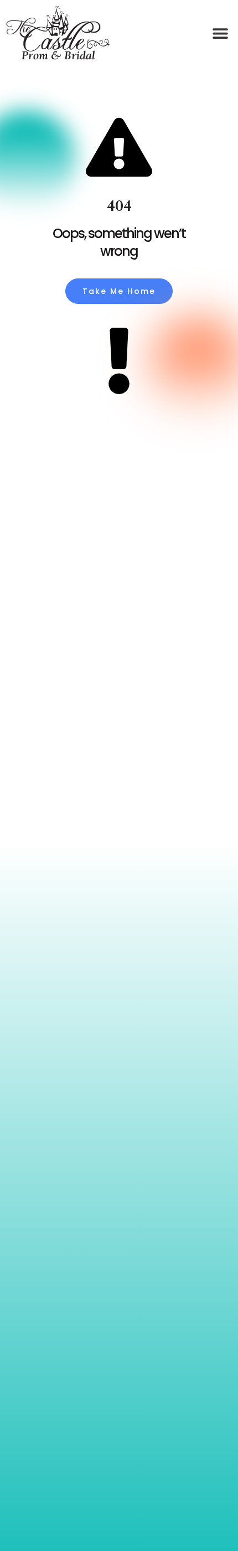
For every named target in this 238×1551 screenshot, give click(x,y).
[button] (220, 33)
